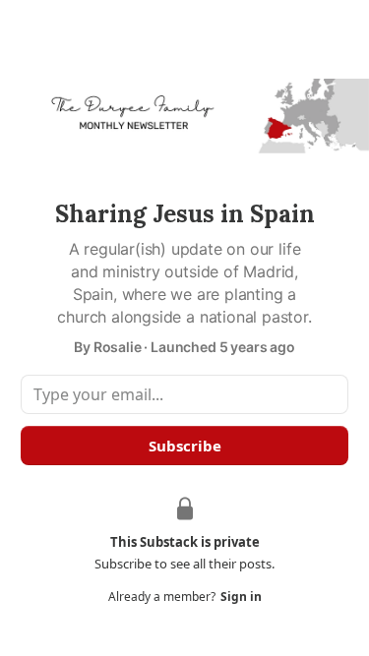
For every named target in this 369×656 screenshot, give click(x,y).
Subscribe (185, 445)
